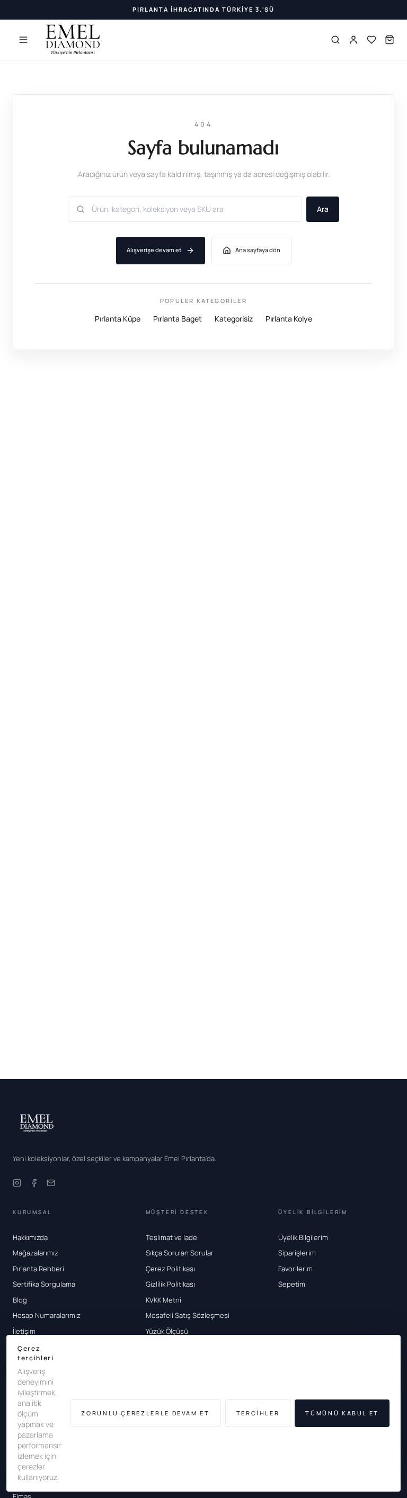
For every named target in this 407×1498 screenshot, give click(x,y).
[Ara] (335, 39)
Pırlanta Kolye (289, 319)
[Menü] (23, 39)
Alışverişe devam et (154, 250)
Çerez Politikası (170, 1268)
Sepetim (291, 1284)
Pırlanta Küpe (117, 319)
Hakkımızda (30, 1237)
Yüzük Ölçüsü (167, 1331)
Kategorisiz (234, 319)
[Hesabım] (353, 39)
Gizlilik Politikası (170, 1284)
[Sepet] (389, 39)
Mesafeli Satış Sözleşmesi (187, 1315)
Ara (323, 209)
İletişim (24, 1331)
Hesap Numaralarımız (47, 1315)
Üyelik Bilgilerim (303, 1237)
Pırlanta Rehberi (38, 1268)
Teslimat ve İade (171, 1237)
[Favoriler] (371, 39)
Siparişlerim (297, 1253)
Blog (20, 1300)
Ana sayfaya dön (257, 250)
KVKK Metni (163, 1300)
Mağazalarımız (35, 1253)
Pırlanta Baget (177, 319)
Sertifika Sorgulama (44, 1284)
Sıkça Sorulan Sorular (180, 1253)
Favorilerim (295, 1268)
